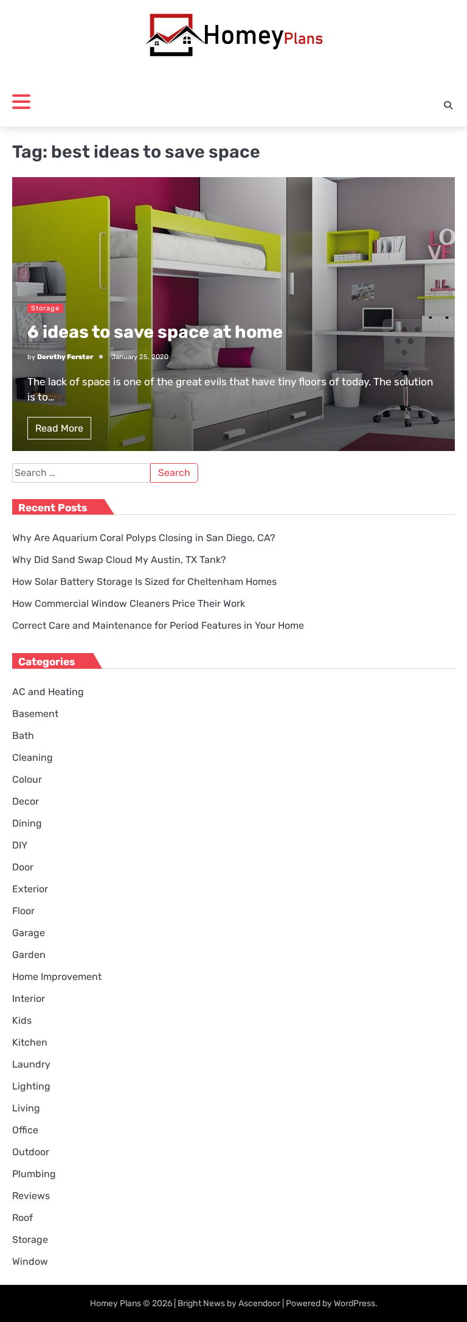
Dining (27, 823)
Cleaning (32, 757)
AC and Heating (48, 692)
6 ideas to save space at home (155, 331)
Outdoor (30, 1152)
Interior (28, 998)
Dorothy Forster (65, 357)
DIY (19, 845)
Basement (35, 713)
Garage (28, 933)
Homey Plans (115, 1303)
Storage (45, 308)
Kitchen (29, 1042)
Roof (22, 1217)
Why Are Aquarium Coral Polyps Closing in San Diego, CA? (143, 538)
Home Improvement (57, 976)
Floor (23, 911)
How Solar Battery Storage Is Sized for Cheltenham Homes (144, 581)
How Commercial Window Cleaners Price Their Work (128, 603)
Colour (27, 779)
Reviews (31, 1195)
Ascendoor (259, 1303)
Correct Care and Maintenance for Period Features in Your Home (158, 625)
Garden (29, 954)
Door (22, 867)
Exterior (30, 889)
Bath (23, 735)
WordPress (354, 1303)
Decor (25, 801)
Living (26, 1108)
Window (30, 1261)
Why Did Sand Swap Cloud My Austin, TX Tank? (119, 559)
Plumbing (34, 1174)
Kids (22, 1020)
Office (25, 1130)
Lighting (31, 1086)
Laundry (31, 1064)
